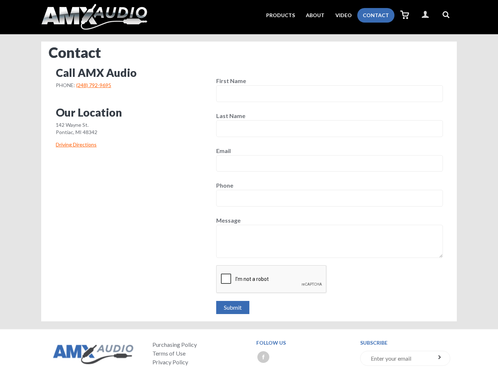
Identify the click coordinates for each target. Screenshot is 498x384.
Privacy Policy (170, 361)
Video (343, 15)
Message (228, 220)
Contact (376, 15)
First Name (231, 81)
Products (280, 15)
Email (223, 151)
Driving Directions (76, 144)
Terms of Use (169, 353)
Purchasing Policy (174, 344)
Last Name (230, 116)
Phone (224, 185)
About (315, 15)
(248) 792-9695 (93, 85)
